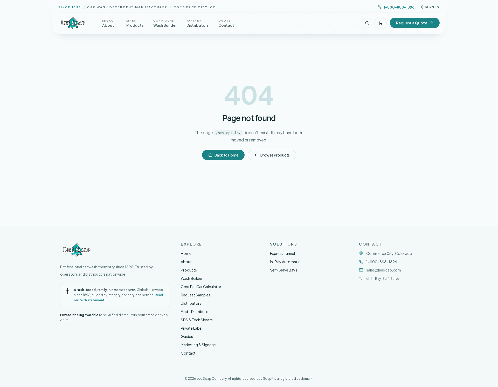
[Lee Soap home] (72, 23)
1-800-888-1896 (399, 7)
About (186, 261)
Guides (187, 336)
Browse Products (275, 155)
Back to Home (226, 155)
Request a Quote (411, 23)
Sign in (432, 7)
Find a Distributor (195, 311)
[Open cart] (380, 23)
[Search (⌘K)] (367, 23)
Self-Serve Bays (283, 270)
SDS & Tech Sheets (197, 319)
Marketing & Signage (198, 344)
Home (186, 253)
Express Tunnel (282, 253)
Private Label (191, 328)
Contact (188, 353)
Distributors (191, 303)
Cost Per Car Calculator (201, 286)
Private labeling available (79, 315)
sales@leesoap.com (383, 270)
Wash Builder (192, 278)
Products (189, 270)
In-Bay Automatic (285, 261)
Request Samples (195, 295)
